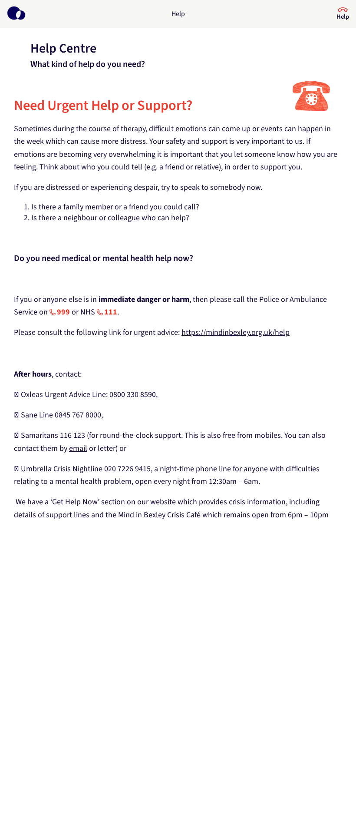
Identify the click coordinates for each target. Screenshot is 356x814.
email (78, 448)
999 (63, 312)
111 (110, 312)
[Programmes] (16, 14)
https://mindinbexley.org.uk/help (235, 332)
